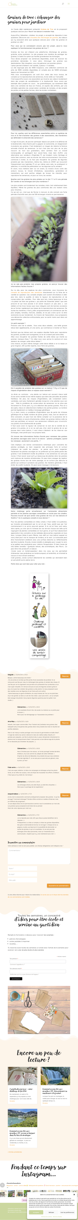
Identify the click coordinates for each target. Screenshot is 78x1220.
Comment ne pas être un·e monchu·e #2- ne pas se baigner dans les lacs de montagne (22, 1133)
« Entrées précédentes (15, 1152)
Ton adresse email (16, 968)
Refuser (51, 1212)
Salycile (10, 675)
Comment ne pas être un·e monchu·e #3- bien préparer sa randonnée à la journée (55, 1091)
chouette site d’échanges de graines (44, 37)
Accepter (36, 1212)
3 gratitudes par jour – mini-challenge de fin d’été (21, 1090)
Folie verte (12, 767)
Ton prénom (14, 959)
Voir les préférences (67, 1212)
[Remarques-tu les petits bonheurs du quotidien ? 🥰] (3, 1193)
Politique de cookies (46, 1216)
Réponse (65, 676)
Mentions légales (57, 1216)
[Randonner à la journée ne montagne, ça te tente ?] (11, 1193)
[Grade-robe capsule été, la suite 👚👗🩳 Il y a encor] (19, 1193)
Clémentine (21, 707)
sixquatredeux (13, 794)
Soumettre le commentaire (58, 885)
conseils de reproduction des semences (26, 292)
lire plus (12, 1101)
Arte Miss (11, 721)
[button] (74, 1195)
